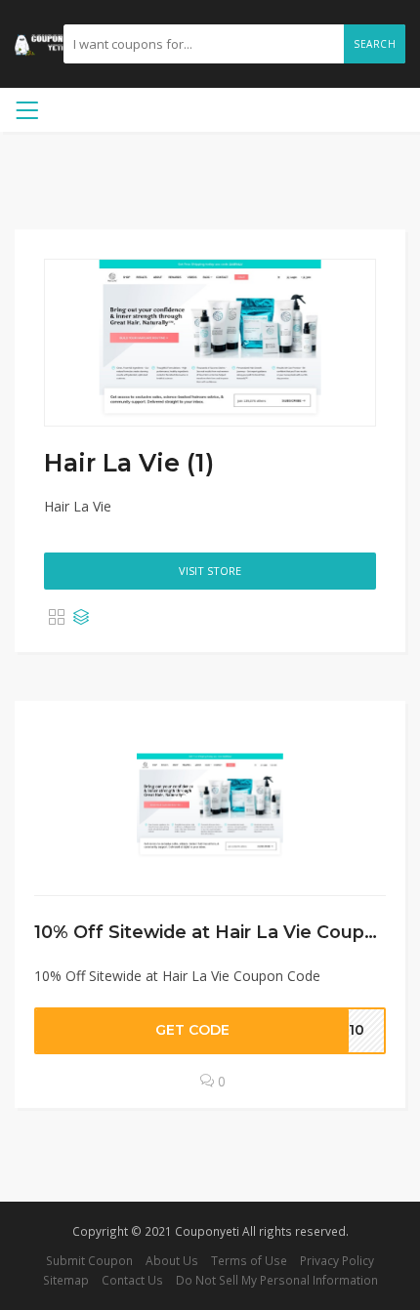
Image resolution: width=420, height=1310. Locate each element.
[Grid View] (56, 618)
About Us (172, 1260)
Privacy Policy (337, 1260)
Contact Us (132, 1280)
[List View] (81, 618)
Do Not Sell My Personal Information (277, 1280)
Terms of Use (249, 1260)
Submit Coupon (89, 1260)
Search (375, 44)
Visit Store (210, 570)
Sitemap (66, 1280)
